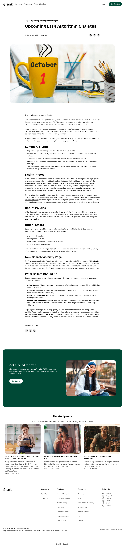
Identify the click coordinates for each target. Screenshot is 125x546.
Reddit (108, 503)
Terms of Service (116, 529)
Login (104, 4)
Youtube (108, 493)
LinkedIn (108, 500)
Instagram (109, 498)
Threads (108, 505)
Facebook (109, 496)
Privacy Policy (104, 529)
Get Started (115, 4)
